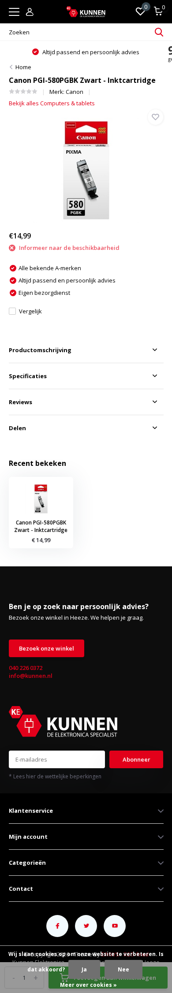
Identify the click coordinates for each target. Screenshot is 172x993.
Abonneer (136, 759)
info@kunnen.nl (30, 676)
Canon (74, 92)
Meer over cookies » (88, 985)
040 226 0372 (25, 668)
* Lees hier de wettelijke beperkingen (55, 776)
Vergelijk (30, 311)
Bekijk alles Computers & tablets (52, 103)
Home (23, 67)
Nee (123, 969)
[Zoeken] (159, 32)
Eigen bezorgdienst (108, 52)
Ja (84, 969)
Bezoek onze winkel (46, 648)
